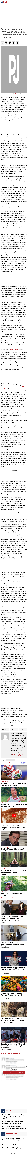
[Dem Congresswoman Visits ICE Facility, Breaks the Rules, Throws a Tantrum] (14, 1035)
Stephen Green (5, 998)
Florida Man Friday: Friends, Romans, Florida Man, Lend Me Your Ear (12, 995)
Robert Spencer (5, 947)
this (16, 94)
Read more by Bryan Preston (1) (18, 755)
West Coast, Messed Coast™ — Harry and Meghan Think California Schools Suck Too (13, 918)
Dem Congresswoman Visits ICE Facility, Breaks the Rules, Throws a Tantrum (14, 1046)
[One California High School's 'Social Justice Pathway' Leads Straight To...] (14, 933)
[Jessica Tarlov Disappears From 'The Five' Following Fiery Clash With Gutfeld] (14, 958)
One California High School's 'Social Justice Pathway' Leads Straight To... (12, 944)
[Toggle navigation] (25, 1)
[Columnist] (5, 736)
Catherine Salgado (6, 1049)
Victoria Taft (4, 922)
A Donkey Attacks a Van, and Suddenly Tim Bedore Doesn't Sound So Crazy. (12, 1020)
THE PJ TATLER (11, 760)
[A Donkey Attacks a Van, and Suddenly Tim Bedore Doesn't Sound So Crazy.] (14, 1009)
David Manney (4, 1024)
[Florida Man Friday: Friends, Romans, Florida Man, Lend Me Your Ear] (14, 984)
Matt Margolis (5, 973)
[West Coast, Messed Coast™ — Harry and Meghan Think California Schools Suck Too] (14, 907)
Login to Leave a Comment (14, 1072)
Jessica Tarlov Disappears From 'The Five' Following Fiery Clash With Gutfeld (13, 969)
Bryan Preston (5, 40)
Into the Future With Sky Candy (11, 1148)
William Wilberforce (14, 349)
